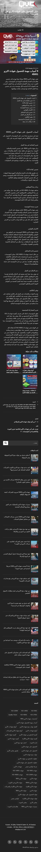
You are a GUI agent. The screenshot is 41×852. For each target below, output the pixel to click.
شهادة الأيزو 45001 (31, 782)
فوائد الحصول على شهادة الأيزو (27, 794)
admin (27, 68)
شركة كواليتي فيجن (31, 766)
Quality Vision (12, 715)
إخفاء (27, 95)
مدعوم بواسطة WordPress (30, 847)
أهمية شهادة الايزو (13, 738)
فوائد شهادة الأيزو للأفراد (29, 798)
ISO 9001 (34, 711)
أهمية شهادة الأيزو (10, 735)
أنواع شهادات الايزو (31, 730)
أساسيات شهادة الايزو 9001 (28, 719)
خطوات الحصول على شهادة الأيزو (27, 762)
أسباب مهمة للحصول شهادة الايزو (25, 406)
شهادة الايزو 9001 (21, 790)
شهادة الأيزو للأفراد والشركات (13, 786)
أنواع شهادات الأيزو (10, 727)
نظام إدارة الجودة (13, 806)
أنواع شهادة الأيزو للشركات (14, 730)
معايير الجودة (23, 802)
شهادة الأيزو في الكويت (15, 782)
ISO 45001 (20, 404)
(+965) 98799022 (28, 827)
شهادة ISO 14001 (18, 770)
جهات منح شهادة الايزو (30, 754)
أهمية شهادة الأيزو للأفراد (29, 738)
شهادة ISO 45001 (28, 408)
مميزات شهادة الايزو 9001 (29, 806)
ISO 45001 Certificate (29, 404)
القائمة (19, 30)
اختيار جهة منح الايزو (20, 743)
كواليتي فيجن (15, 798)
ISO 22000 (14, 711)
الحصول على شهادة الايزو (29, 750)
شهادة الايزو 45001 (19, 408)
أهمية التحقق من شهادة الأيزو (28, 735)
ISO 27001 (33, 715)
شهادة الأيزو (33, 778)
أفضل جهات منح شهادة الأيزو (28, 727)
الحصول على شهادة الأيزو (29, 746)
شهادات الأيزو (18, 766)
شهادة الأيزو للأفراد (31, 786)
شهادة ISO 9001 (32, 770)
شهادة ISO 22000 (31, 774)
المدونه (34, 401)
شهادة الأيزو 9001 (21, 778)
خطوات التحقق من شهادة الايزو (27, 758)
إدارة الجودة (33, 743)
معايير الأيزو (33, 802)
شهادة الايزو (33, 790)
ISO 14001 (24, 711)
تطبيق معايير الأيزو (12, 750)
